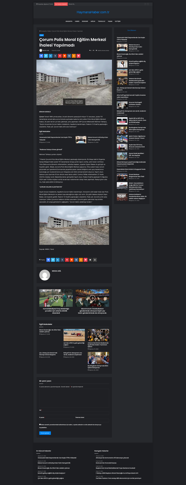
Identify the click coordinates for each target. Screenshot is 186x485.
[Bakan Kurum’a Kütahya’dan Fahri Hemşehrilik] (81, 139)
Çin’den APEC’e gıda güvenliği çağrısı (74, 344)
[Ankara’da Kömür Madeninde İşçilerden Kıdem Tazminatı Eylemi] (98, 335)
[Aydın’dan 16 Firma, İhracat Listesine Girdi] (122, 147)
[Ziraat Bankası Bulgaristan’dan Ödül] (122, 177)
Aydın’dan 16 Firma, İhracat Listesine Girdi (137, 146)
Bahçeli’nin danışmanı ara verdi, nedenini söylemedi (73, 354)
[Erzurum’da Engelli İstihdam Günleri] (122, 105)
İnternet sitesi (80, 417)
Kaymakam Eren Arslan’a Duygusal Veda (131, 169)
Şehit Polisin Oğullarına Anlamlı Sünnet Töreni (137, 137)
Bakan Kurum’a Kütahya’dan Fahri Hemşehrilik (135, 47)
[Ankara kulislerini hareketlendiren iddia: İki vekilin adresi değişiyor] (122, 197)
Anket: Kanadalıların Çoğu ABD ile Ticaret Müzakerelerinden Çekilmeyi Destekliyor (136, 186)
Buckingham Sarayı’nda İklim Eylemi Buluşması (98, 367)
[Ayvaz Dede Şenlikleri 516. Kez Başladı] (122, 156)
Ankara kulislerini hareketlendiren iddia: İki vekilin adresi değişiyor (138, 196)
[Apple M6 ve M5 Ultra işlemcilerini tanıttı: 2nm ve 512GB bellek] (122, 121)
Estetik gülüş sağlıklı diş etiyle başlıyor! (137, 62)
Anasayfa (69, 21)
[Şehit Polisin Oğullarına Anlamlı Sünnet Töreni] (122, 138)
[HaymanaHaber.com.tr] (93, 12)
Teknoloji (101, 21)
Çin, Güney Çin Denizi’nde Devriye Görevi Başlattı (48, 354)
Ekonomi (85, 21)
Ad (40, 410)
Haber (77, 21)
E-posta (42, 417)
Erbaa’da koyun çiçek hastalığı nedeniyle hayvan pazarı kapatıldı (131, 163)
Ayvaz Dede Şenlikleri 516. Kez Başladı (136, 154)
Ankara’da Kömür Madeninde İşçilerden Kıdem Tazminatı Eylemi (98, 345)
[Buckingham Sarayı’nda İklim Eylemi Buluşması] (98, 358)
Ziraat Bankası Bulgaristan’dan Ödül (136, 175)
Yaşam (110, 21)
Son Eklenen (131, 30)
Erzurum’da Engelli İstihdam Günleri (135, 103)
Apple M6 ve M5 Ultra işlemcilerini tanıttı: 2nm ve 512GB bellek (137, 120)
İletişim (117, 21)
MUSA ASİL (46, 50)
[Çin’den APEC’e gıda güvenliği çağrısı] (74, 335)
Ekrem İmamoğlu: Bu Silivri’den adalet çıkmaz (82, 4)
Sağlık (93, 21)
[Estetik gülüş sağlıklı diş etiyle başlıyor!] (122, 64)
